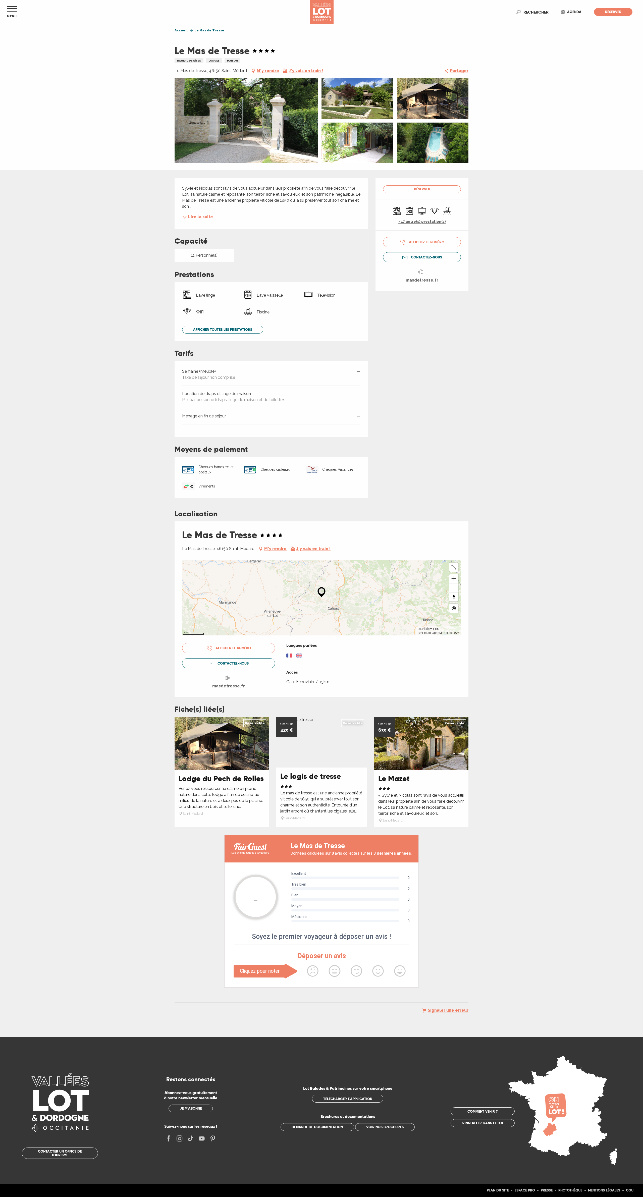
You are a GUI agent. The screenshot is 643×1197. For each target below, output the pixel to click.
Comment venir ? (482, 1111)
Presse (547, 1190)
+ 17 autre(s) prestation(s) (422, 222)
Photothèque (570, 1190)
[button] (536, 12)
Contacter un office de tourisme (60, 1153)
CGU (629, 1190)
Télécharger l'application (347, 1099)
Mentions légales (604, 1190)
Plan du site (498, 1190)
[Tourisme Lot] (322, 12)
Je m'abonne (191, 1108)
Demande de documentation (317, 1127)
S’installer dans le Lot (483, 1123)
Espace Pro (525, 1190)
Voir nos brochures (385, 1127)
